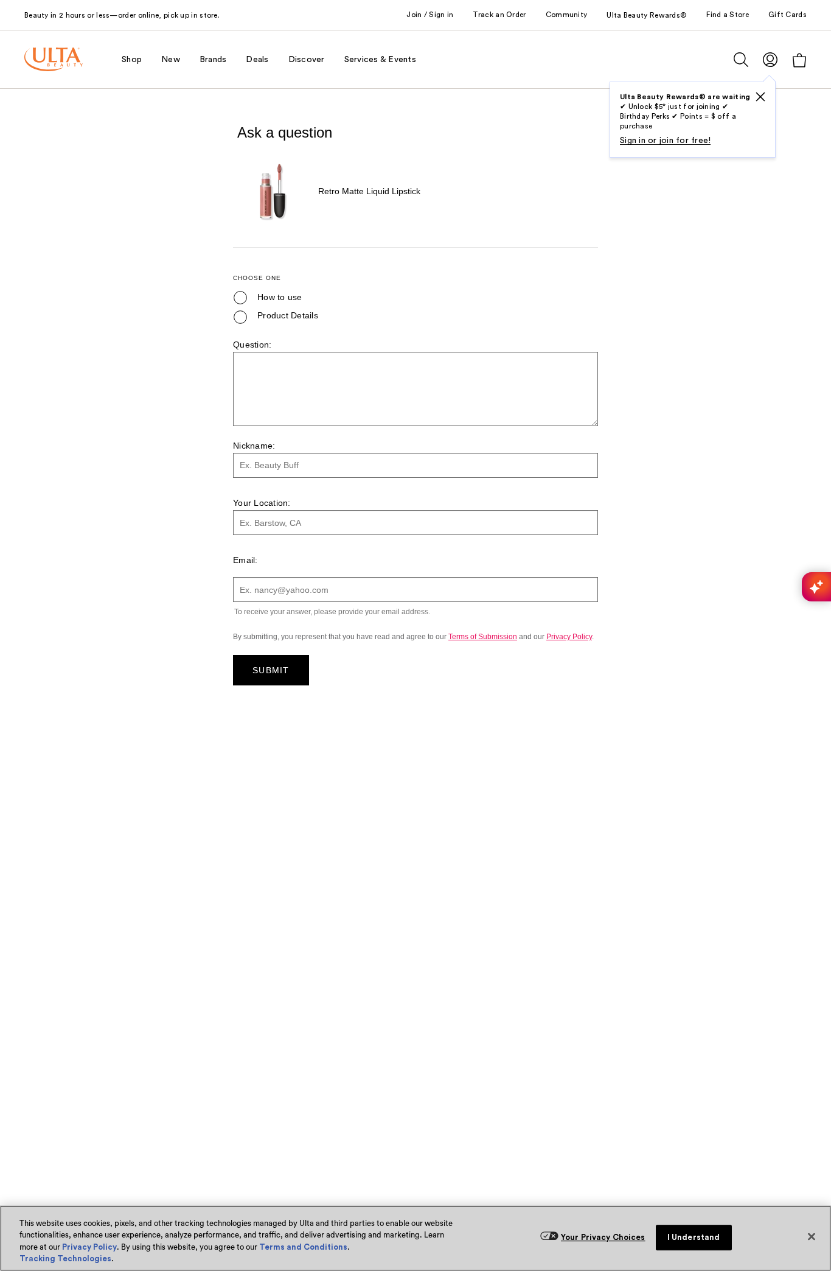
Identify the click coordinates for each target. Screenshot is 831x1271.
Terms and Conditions (303, 1247)
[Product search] (741, 59)
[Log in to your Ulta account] (770, 59)
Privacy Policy (89, 1247)
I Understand (693, 1237)
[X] (760, 97)
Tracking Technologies (65, 1258)
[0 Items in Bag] (799, 59)
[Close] (811, 1236)
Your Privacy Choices (603, 1237)
